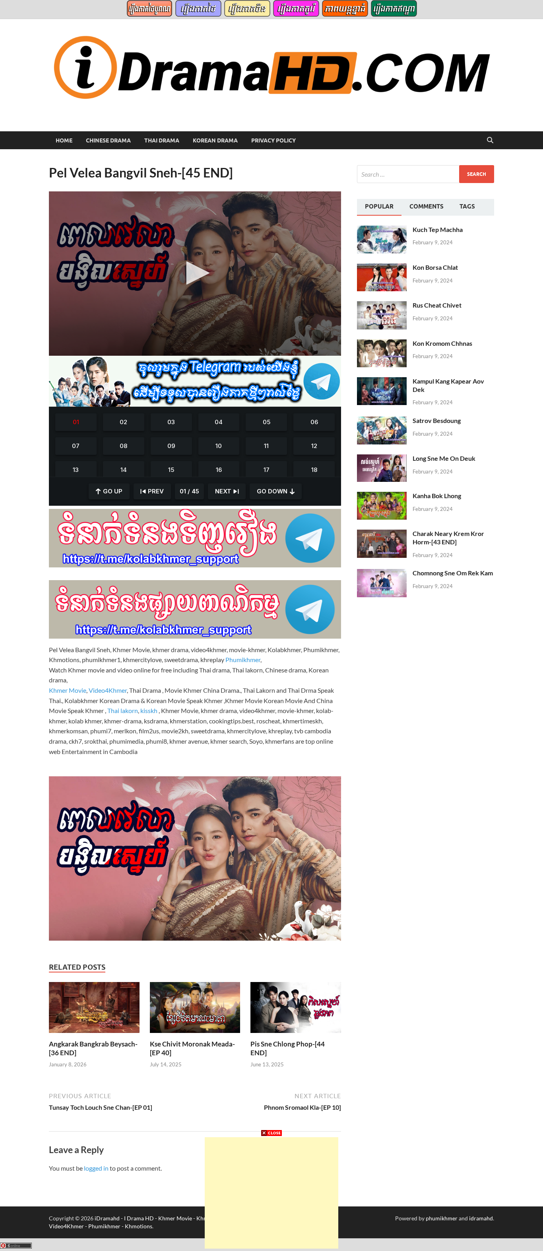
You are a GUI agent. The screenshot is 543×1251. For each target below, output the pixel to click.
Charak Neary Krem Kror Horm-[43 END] (448, 538)
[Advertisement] (271, 1193)
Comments (426, 206)
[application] (195, 273)
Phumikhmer (242, 659)
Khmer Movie (67, 690)
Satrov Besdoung (437, 420)
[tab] (379, 207)
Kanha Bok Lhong (437, 495)
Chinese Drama (108, 140)
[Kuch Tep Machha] (382, 230)
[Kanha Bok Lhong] (382, 496)
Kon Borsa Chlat (435, 267)
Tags (467, 206)
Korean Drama (215, 140)
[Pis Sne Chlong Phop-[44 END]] (295, 1010)
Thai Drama (161, 140)
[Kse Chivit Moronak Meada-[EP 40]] (195, 1010)
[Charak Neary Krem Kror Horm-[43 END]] (382, 534)
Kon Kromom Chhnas (442, 343)
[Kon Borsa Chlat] (382, 268)
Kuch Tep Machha (438, 229)
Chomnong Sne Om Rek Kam (453, 573)
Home (64, 140)
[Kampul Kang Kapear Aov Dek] (382, 382)
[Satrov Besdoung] (382, 421)
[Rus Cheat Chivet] (382, 306)
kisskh (148, 710)
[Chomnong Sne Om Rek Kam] (382, 573)
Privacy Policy (273, 140)
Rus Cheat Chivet (437, 305)
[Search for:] (425, 174)
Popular (379, 206)
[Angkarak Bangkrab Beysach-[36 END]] (94, 1010)
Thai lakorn (122, 710)
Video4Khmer (108, 690)
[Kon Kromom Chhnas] (382, 344)
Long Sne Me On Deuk (444, 458)
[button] (195, 272)
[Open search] (490, 140)
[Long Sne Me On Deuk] (382, 459)
